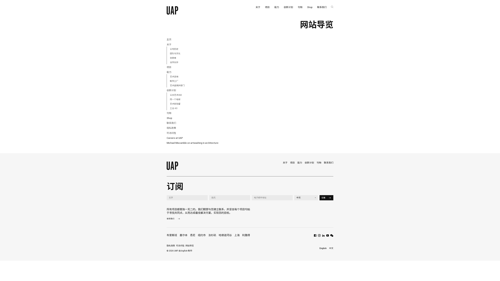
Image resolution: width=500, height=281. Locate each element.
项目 (169, 67)
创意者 (173, 58)
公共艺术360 (176, 95)
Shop (169, 118)
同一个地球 (175, 99)
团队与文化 (175, 53)
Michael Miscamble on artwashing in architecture (192, 143)
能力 (169, 72)
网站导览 (189, 245)
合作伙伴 (174, 62)
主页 (169, 39)
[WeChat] (331, 236)
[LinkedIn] (323, 236)
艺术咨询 (174, 76)
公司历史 (174, 49)
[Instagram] (319, 236)
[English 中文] (306, 197)
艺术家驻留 (175, 104)
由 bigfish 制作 (185, 251)
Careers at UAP (175, 138)
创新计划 (171, 90)
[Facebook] (315, 236)
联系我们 (171, 123)
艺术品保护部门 (177, 85)
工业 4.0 (173, 108)
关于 (169, 44)
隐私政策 (171, 128)
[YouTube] (327, 236)
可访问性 (171, 133)
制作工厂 (174, 81)
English (323, 248)
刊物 (169, 113)
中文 (331, 248)
